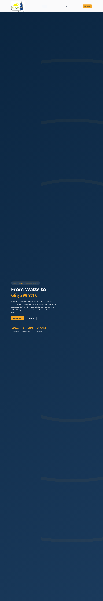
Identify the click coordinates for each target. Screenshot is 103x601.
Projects (57, 6)
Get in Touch (31, 318)
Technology (64, 6)
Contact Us (87, 6)
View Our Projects (17, 318)
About (50, 6)
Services (72, 6)
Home (44, 6)
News (78, 6)
